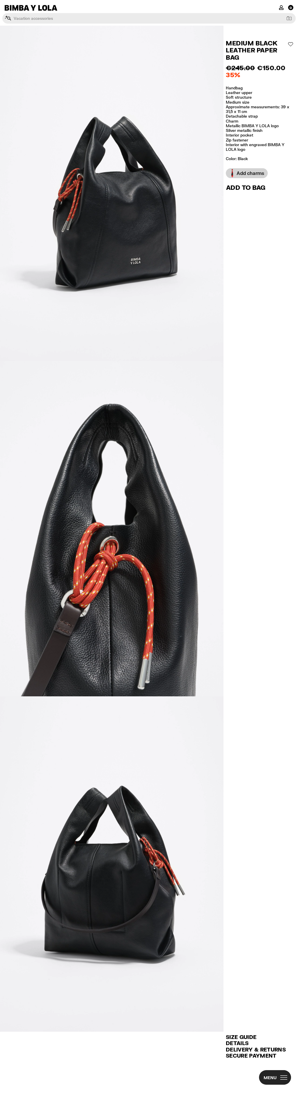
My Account (281, 7)
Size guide (241, 1037)
